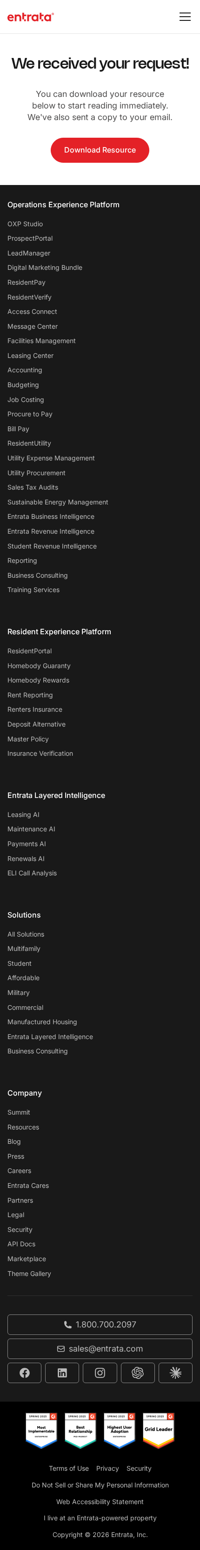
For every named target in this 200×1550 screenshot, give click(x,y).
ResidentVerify (29, 297)
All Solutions (25, 934)
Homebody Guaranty (39, 666)
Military (18, 992)
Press (15, 1156)
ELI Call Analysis (32, 873)
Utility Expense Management (51, 458)
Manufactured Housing (42, 1022)
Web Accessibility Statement (100, 1501)
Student (19, 963)
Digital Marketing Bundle (44, 267)
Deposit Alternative (36, 724)
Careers (19, 1170)
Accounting (24, 370)
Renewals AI (26, 858)
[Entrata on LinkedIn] (62, 1373)
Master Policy (28, 739)
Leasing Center (30, 355)
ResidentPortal (29, 651)
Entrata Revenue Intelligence (50, 531)
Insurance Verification (40, 753)
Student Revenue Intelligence (52, 546)
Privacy (107, 1468)
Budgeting (23, 385)
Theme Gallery (29, 1273)
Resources (23, 1127)
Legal (15, 1214)
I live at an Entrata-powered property (100, 1518)
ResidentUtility (29, 443)
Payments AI (26, 844)
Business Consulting (37, 575)
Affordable (23, 978)
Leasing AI (23, 814)
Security (20, 1229)
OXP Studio (25, 224)
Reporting (22, 560)
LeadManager (28, 253)
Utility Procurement (36, 473)
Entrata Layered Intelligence (50, 1036)
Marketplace (26, 1259)
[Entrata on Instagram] (100, 1373)
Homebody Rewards (38, 680)
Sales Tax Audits (32, 487)
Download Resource (100, 149)
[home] (30, 17)
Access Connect (32, 311)
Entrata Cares (28, 1185)
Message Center (32, 326)
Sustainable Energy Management (57, 502)
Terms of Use (69, 1468)
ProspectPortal (30, 238)
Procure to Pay (30, 414)
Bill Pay (18, 429)
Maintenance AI (31, 829)
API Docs (21, 1244)
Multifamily (23, 948)
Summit (18, 1112)
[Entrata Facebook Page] (24, 1373)
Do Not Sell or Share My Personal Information (100, 1485)
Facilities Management (41, 340)
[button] (183, 17)
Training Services (33, 589)
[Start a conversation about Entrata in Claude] (176, 1373)
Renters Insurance (34, 709)
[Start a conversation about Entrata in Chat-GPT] (138, 1373)
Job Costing (25, 399)
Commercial (25, 1007)
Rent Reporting (30, 695)
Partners (20, 1200)
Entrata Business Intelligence (50, 516)
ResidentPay (26, 282)
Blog (14, 1141)
